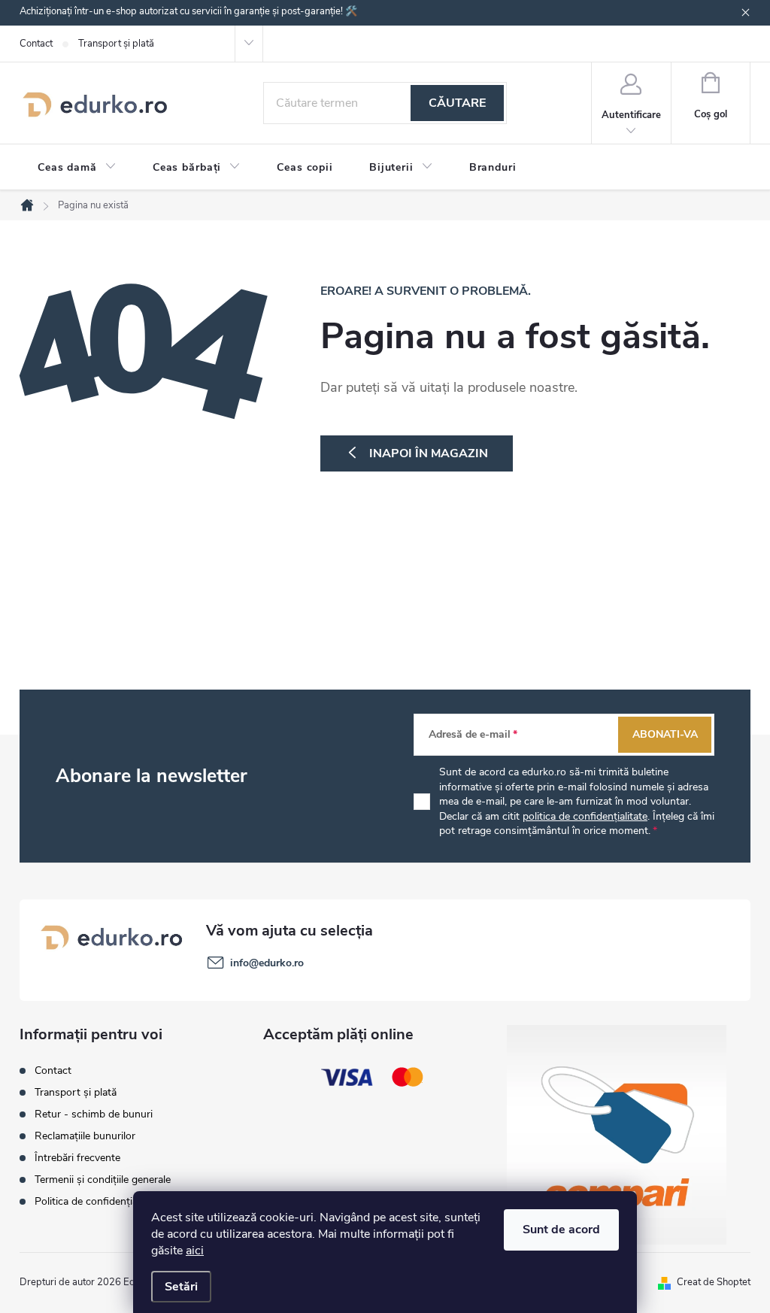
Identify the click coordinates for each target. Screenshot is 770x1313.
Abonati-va (665, 734)
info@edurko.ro (267, 963)
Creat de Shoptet (713, 1282)
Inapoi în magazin (428, 453)
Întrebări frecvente (77, 1158)
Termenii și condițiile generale (103, 1179)
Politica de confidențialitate (97, 1201)
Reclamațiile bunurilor (85, 1136)
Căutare (457, 103)
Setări (181, 1286)
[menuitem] (77, 167)
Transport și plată (116, 43)
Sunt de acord (561, 1229)
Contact (36, 43)
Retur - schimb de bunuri (94, 1114)
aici (195, 1250)
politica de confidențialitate (585, 816)
